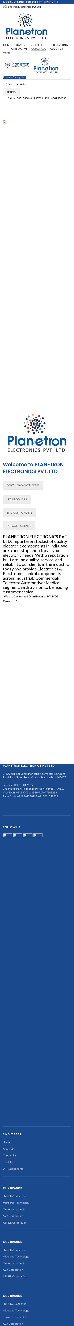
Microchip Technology (16, 1202)
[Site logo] (22, 6)
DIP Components (13, 1168)
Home (6, 1142)
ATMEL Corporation (15, 1222)
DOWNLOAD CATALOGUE (23, 485)
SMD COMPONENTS (19, 512)
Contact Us (10, 1155)
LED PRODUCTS (17, 499)
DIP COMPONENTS (19, 525)
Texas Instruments (14, 1209)
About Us (8, 1148)
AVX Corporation (13, 1215)
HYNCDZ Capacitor (14, 1196)
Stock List (9, 1162)
